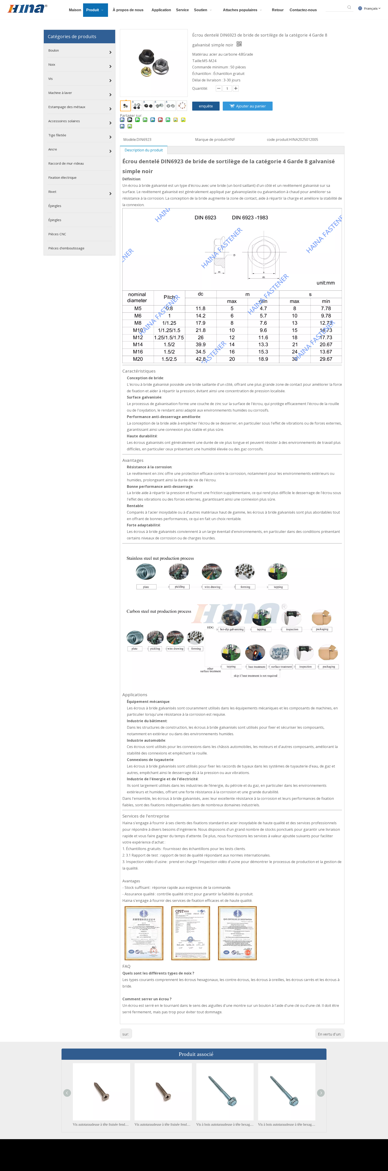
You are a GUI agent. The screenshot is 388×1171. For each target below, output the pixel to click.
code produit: (278, 139)
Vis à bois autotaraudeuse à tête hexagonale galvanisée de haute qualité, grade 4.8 (225, 1124)
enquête (206, 106)
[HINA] (27, 9)
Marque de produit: (211, 139)
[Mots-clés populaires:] (349, 7)
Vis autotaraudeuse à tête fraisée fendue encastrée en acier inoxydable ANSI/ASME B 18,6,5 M (101, 1124)
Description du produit (144, 150)
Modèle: (130, 139)
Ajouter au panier (251, 106)
